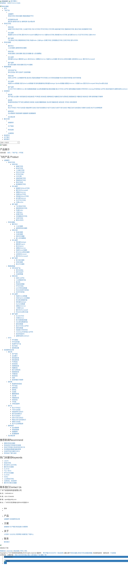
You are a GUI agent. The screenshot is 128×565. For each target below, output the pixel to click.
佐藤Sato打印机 (49, 35)
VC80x (6, 477)
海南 (41, 555)
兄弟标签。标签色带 (10, 481)
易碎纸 (32, 102)
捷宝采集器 (51, 89)
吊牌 (89, 96)
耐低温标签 (30, 96)
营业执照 (60, 553)
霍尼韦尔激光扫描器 (10, 483)
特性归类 (11, 27)
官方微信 (13, 1)
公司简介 (7, 534)
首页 (5, 8)
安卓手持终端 (77, 78)
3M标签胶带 (73, 102)
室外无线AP (19, 72)
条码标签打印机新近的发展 (12, 445)
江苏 (19, 555)
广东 (38, 555)
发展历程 (25, 534)
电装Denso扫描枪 (51, 59)
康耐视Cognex (23, 59)
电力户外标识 (12, 108)
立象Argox (40, 40)
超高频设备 (15, 348)
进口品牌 (11, 33)
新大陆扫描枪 (12, 65)
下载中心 (31, 534)
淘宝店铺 (5, 1)
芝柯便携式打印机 (57, 40)
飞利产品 (7, 10)
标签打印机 (7, 463)
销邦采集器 (72, 89)
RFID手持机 (44, 78)
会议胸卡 (17, 96)
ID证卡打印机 (36, 29)
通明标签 (27, 102)
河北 (16, 555)
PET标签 (21, 102)
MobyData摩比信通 (102, 83)
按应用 (10, 21)
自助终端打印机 (59, 29)
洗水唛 (49, 102)
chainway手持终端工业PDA (96, 89)
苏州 (22, 555)
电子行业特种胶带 (96, 108)
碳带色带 (24, 21)
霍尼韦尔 (11, 46)
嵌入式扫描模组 (36, 53)
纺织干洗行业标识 (61, 108)
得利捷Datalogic (13, 59)
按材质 (15, 21)
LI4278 (6, 461)
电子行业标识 (51, 108)
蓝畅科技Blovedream (121, 89)
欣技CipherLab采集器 (26, 83)
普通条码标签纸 (13, 102)
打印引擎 (51, 29)
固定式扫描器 (27, 53)
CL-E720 (6, 469)
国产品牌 (11, 38)
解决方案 (7, 119)
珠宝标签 (85, 96)
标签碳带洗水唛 (13, 19)
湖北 (35, 555)
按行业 (19, 21)
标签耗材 (7, 91)
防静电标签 (50, 96)
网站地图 (16, 551)
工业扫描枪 (11, 48)
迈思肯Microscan (77, 59)
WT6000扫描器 (9, 473)
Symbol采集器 (60, 83)
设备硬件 (11, 14)
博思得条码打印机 (23, 40)
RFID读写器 (16, 342)
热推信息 (3, 551)
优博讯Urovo (20, 89)
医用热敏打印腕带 (97, 96)
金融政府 (11, 122)
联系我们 (7, 139)
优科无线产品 (12, 70)
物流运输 (11, 130)
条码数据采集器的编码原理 (12, 449)
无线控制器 (27, 72)
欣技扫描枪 (20, 65)
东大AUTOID (12, 89)
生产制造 (11, 126)
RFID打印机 (44, 29)
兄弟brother (92, 35)
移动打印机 (18, 29)
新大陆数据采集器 (30, 89)
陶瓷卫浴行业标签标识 (75, 108)
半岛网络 (113, 553)
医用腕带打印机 (87, 29)
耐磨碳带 (25, 113)
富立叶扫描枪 (28, 65)
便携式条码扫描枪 (9, 443)
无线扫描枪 (18, 53)
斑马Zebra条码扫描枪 (64, 59)
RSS (21, 551)
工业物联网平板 (21, 78)
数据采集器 (26, 16)
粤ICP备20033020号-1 (50, 553)
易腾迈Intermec (39, 35)
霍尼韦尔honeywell (28, 35)
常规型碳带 (18, 113)
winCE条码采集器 (53, 78)
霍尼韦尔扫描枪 (9, 467)
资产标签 (11, 96)
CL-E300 (6, 475)
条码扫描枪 (18, 16)
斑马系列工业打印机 (10, 465)
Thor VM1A (7, 471)
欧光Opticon (32, 59)
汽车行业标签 (21, 108)
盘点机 (29, 78)
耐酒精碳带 (32, 113)
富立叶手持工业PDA (62, 89)
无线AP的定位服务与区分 (12, 451)
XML (25, 551)
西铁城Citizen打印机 (61, 35)
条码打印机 (11, 16)
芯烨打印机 (66, 40)
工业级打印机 (27, 29)
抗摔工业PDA (12, 78)
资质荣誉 (19, 534)
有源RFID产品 (16, 344)
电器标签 (57, 96)
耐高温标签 (23, 96)
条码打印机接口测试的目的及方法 (14, 447)
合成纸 (37, 102)
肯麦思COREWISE (82, 89)
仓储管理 (11, 133)
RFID (32, 16)
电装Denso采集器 (13, 83)
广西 (45, 555)
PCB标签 (37, 96)
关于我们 (7, 137)
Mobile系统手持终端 (66, 78)
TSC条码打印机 (13, 40)
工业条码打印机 (9, 479)
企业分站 (9, 551)
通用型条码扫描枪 (21, 48)
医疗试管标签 (64, 96)
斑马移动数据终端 (39, 83)
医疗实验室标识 (42, 108)
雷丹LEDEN (74, 40)
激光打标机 (78, 29)
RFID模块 (15, 340)
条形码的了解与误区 (10, 453)
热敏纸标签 (54, 102)
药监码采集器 (36, 78)
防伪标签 (43, 96)
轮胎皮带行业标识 (31, 108)
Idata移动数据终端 (42, 89)
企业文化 (13, 534)
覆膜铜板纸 (42, 102)
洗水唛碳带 (11, 113)
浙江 (29, 555)
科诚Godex (33, 40)
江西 (32, 555)
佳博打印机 (47, 40)
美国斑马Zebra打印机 (15, 35)
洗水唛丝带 (31, 21)
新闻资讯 (7, 135)
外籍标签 (79, 96)
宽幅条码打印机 (69, 29)
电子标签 (15, 346)
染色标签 (61, 102)
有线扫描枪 (11, 53)
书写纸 (67, 102)
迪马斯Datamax (73, 35)
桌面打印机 (11, 29)
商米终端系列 (110, 89)
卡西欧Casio (79, 83)
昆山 (25, 555)
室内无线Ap (11, 72)
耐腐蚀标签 (72, 96)
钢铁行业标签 (86, 108)
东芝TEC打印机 (83, 35)
